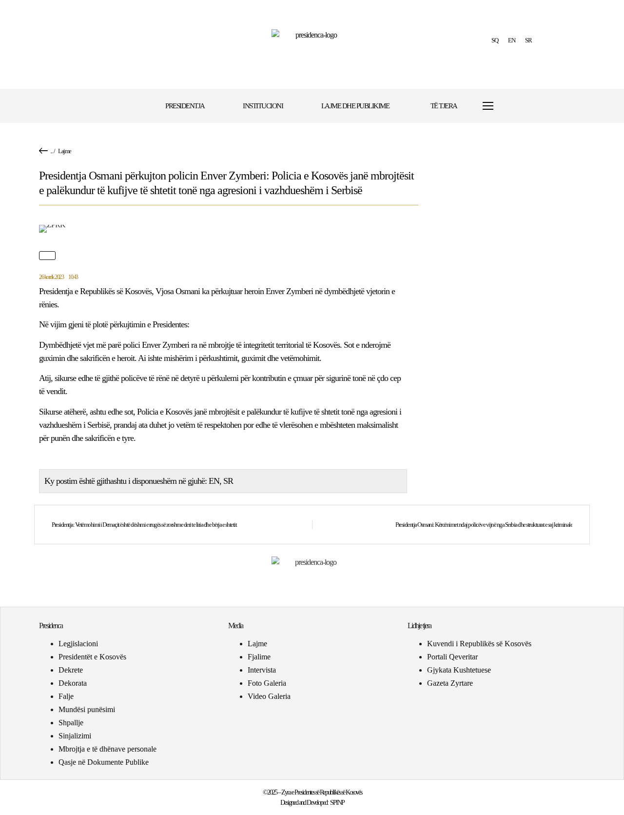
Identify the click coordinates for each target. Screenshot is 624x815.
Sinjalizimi (74, 736)
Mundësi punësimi (86, 709)
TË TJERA (443, 106)
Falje (66, 696)
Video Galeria (269, 696)
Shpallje (70, 722)
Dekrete (70, 670)
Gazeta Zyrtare (450, 683)
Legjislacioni (78, 643)
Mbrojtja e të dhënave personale (107, 749)
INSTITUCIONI (263, 106)
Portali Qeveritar (452, 657)
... (51, 151)
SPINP (337, 802)
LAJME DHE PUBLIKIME (355, 106)
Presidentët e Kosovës (92, 657)
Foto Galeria (267, 683)
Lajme (64, 151)
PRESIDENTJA (185, 106)
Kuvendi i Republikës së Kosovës (479, 643)
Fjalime (259, 657)
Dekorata (72, 683)
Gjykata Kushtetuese (459, 670)
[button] (518, 106)
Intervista (262, 670)
